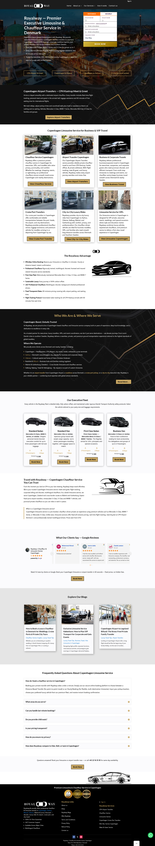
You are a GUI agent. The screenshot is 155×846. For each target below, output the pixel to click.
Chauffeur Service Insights (34, 638)
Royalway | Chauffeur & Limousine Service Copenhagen (39, 551)
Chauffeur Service (104, 813)
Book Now (35, 462)
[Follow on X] (77, 836)
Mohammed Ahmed (65, 545)
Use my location (100, 23)
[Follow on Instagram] (81, 836)
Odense (28, 358)
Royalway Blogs (66, 812)
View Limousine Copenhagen (114, 238)
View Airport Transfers (77, 181)
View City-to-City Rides (77, 239)
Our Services (89, 6)
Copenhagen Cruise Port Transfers (109, 820)
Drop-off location (91, 29)
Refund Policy (66, 827)
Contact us (113, 6)
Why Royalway (66, 816)
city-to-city (106, 373)
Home (69, 6)
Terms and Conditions (68, 820)
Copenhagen (42, 810)
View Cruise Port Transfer (40, 239)
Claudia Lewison (116, 545)
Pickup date (88, 17)
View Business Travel (114, 184)
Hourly (108, 14)
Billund (35, 361)
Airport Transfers (118, 638)
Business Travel (79, 641)
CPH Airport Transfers (106, 809)
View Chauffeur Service (40, 184)
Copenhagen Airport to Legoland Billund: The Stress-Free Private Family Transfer (115, 631)
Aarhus (27, 355)
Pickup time (105, 17)
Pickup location (95, 23)
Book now (100, 44)
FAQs (63, 809)
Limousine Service (105, 817)
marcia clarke (89, 545)
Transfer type (89, 35)
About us (76, 6)
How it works (102, 6)
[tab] (91, 14)
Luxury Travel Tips (48, 638)
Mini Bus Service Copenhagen (108, 824)
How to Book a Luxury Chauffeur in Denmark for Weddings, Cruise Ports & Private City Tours (40, 631)
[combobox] (100, 39)
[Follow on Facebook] (73, 836)
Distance (92, 14)
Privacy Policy (66, 823)
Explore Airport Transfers (58, 117)
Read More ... (123, 382)
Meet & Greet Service (106, 827)
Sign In (129, 1)
